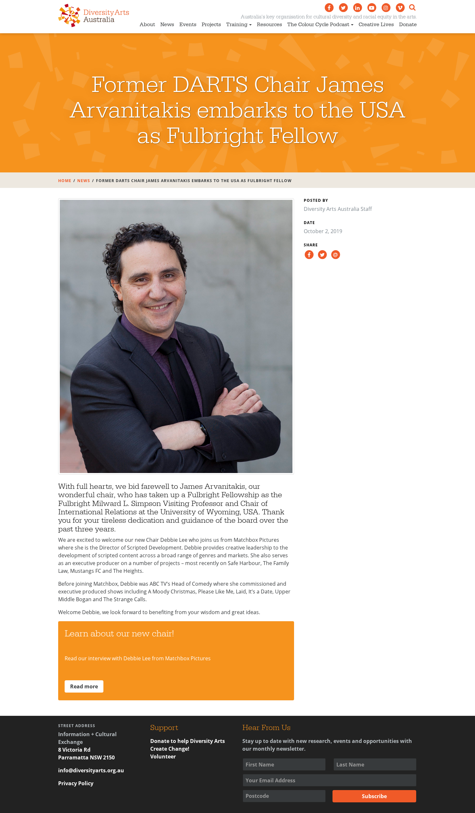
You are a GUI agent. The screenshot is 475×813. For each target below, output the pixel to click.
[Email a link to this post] (335, 254)
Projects (211, 24)
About (147, 24)
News (167, 24)
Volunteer (163, 756)
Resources (269, 24)
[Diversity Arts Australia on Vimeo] (400, 8)
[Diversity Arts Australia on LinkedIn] (357, 8)
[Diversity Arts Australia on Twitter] (343, 8)
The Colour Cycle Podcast (318, 24)
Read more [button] (84, 686)
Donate (408, 24)
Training (237, 24)
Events (187, 24)
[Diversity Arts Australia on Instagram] (385, 8)
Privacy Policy (75, 783)
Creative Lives (376, 24)
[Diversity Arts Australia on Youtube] (371, 8)
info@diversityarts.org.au (91, 770)
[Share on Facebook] (309, 254)
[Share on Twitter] (322, 254)
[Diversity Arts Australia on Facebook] (328, 8)
